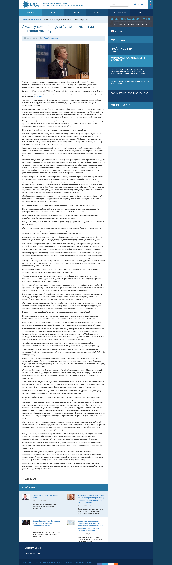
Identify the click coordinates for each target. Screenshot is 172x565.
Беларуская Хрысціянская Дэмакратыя (63, 4)
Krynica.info (38, 96)
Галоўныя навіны (51, 38)
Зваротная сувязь (119, 13)
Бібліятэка (75, 13)
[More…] (115, 564)
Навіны (53, 13)
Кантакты (97, 13)
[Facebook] (99, 564)
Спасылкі (141, 13)
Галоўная (30, 13)
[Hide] (117, 564)
